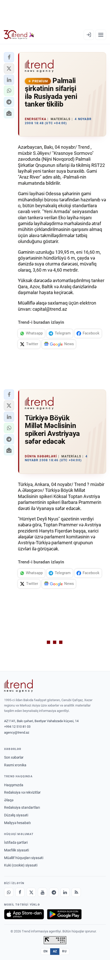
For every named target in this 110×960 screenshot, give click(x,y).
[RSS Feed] (76, 892)
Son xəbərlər (14, 757)
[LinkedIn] (65, 892)
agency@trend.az (16, 732)
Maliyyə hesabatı (17, 823)
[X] (31, 892)
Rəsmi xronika (15, 765)
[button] (9, 57)
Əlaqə (8, 800)
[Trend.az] (19, 34)
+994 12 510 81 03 (17, 726)
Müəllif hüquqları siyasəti (23, 858)
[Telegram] (53, 892)
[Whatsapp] (8, 892)
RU (64, 951)
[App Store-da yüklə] (24, 914)
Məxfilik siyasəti (16, 850)
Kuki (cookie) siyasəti (20, 865)
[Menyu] (100, 35)
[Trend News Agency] (18, 685)
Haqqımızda (13, 785)
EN (45, 951)
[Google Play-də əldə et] (64, 914)
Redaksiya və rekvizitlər (22, 792)
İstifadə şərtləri (16, 842)
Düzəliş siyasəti (16, 815)
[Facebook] (20, 892)
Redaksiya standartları (22, 807)
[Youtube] (42, 892)
